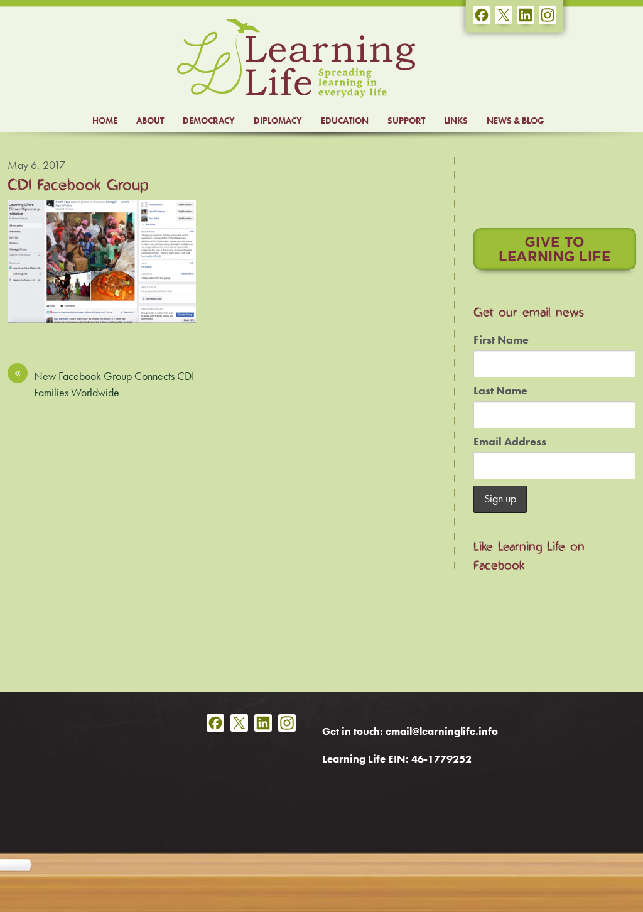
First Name (501, 340)
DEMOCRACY (209, 120)
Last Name (500, 391)
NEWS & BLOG (515, 120)
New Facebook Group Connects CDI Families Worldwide (104, 383)
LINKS (456, 120)
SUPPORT (406, 120)
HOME (104, 120)
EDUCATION (345, 120)
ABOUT (150, 120)
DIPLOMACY (278, 120)
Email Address (509, 441)
